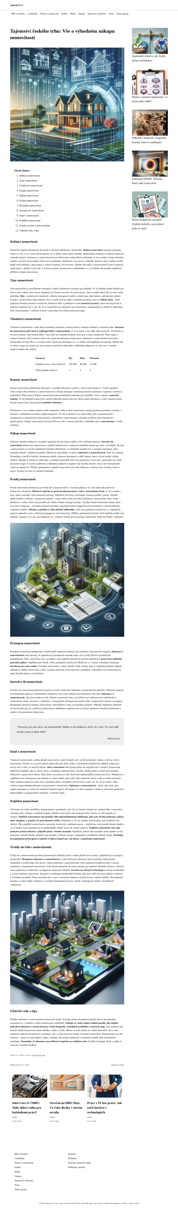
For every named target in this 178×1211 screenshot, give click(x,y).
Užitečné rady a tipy (29, 230)
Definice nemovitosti (29, 175)
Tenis (111, 13)
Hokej (73, 13)
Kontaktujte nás (38, 1055)
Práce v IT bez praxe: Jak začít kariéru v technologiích (104, 1107)
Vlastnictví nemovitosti (30, 185)
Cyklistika (32, 13)
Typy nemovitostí (28, 180)
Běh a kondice (18, 13)
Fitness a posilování (49, 13)
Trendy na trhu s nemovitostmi (34, 225)
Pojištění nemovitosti (29, 220)
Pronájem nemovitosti (30, 205)
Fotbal (64, 13)
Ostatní (81, 13)
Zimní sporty (122, 13)
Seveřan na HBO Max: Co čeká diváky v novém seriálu (66, 1107)
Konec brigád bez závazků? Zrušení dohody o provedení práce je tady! (148, 224)
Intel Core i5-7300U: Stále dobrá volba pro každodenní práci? (26, 1107)
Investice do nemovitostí (31, 210)
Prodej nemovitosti (28, 200)
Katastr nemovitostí (29, 190)
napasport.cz (16, 5)
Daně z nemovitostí (29, 215)
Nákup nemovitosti (28, 195)
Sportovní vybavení (97, 13)
